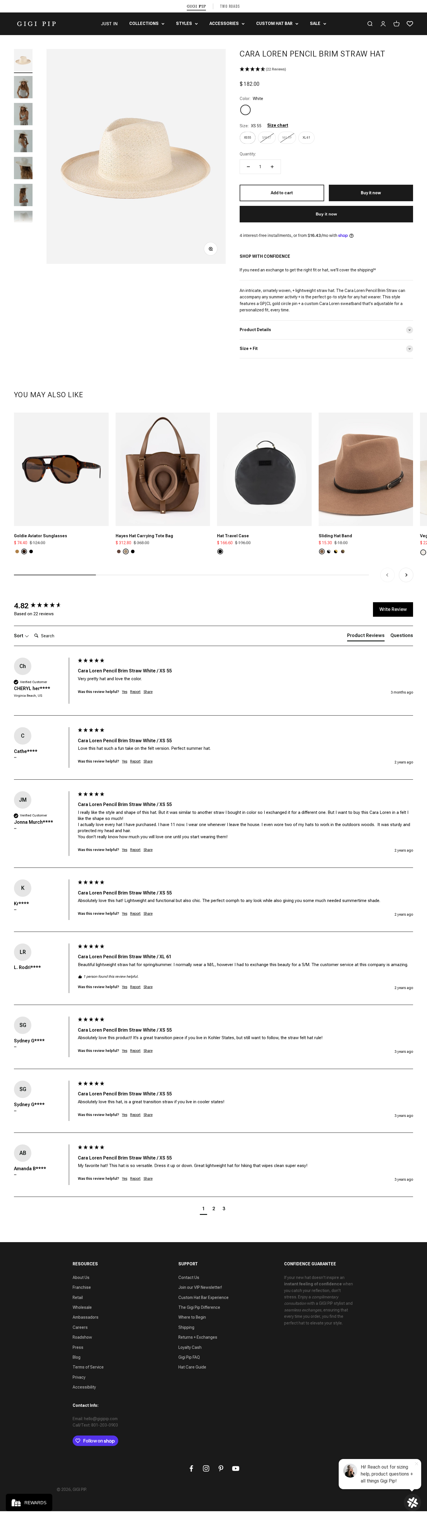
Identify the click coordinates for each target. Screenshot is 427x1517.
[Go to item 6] (23, 196)
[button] (326, 69)
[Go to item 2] (23, 88)
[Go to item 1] (23, 61)
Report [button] (135, 692)
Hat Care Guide (192, 1367)
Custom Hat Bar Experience (203, 1297)
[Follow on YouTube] (236, 1468)
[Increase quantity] (272, 167)
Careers (80, 1327)
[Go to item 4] (23, 142)
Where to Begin (192, 1317)
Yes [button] (124, 692)
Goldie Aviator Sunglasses (40, 536)
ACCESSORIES (224, 23)
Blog (76, 1357)
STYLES (184, 23)
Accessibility (84, 1387)
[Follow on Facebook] (191, 1468)
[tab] (366, 636)
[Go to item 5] (23, 169)
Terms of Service (88, 1367)
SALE (315, 23)
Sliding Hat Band (335, 536)
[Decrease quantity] (248, 167)
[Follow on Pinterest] (221, 1468)
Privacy (79, 1377)
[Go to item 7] (23, 223)
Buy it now (326, 214)
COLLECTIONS (144, 23)
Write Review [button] (393, 609)
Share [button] (147, 692)
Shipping (186, 1327)
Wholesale (82, 1307)
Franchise (82, 1287)
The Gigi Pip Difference (199, 1307)
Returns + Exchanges (197, 1337)
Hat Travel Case (233, 536)
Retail (78, 1297)
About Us (81, 1277)
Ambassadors (85, 1317)
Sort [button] (19, 635)
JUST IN (109, 23)
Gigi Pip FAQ (189, 1357)
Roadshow (82, 1337)
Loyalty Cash (190, 1347)
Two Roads (230, 6)
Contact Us (188, 1277)
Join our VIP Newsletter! (200, 1287)
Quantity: (248, 154)
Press (78, 1347)
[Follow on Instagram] (206, 1468)
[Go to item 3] (23, 115)
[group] (44, 605)
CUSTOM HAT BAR (274, 23)
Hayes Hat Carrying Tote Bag (144, 536)
